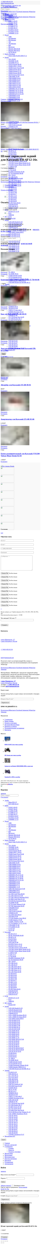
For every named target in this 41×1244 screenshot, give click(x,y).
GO (2, 533)
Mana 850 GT (12, 802)
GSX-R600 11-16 (13, 251)
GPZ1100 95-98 (13, 942)
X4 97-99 (11, 930)
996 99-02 (11, 833)
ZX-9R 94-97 (12, 199)
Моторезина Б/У (10, 350)
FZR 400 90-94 (13, 1079)
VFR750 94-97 (13, 909)
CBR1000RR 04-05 (14, 864)
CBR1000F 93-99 (13, 863)
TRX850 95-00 (13, 308)
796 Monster (12, 830)
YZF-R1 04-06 (13, 1119)
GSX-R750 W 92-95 (14, 1051)
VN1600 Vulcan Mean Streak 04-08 (19, 165)
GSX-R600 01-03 (13, 246)
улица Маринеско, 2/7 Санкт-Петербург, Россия (9, 640)
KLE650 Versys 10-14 (15, 944)
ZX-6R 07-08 (12, 192)
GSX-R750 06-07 (13, 1044)
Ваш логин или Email (8, 1175)
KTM (6, 996)
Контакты (8, 730)
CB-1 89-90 (12, 845)
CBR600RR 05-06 (14, 97)
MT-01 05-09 (12, 1089)
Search (3, 353)
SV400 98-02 (12, 1053)
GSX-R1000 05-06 (14, 1024)
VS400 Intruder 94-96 (15, 275)
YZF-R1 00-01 (13, 1115)
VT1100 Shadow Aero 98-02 (17, 918)
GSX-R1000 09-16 (14, 241)
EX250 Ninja (12, 152)
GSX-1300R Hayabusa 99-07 (17, 230)
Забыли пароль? (6, 1185)
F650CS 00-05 (12, 807)
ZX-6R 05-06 (12, 977)
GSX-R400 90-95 (13, 1030)
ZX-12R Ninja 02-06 (14, 972)
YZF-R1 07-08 (13, 1120)
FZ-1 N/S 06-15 (13, 1075)
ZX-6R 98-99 (12, 197)
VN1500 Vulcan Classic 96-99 (17, 947)
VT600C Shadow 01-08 (15, 921)
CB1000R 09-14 (13, 849)
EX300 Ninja (12, 940)
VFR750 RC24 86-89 (15, 125)
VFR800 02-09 (13, 127)
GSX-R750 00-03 (13, 1041)
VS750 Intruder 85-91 (15, 277)
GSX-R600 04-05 (13, 248)
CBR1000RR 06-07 (14, 866)
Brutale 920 (11, 218)
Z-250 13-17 (12, 954)
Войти (3, 1182)
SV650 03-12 (12, 1055)
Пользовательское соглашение (14, 728)
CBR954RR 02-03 (14, 892)
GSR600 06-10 (13, 227)
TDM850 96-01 (13, 307)
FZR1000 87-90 (13, 1081)
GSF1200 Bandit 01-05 (15, 222)
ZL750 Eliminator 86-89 (15, 173)
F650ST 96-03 (12, 809)
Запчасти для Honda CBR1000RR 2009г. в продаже (19, 766)
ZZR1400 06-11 (13, 206)
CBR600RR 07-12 (14, 885)
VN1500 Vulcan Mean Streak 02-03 (19, 163)
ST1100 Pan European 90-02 (17, 901)
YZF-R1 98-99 (13, 1126)
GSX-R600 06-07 (13, 1036)
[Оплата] (1, 786)
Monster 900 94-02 (14, 837)
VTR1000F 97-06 (13, 925)
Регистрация (23, 1187)
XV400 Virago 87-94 (14, 320)
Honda (7, 844)
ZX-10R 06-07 (12, 965)
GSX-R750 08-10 (13, 1046)
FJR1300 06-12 (13, 1074)
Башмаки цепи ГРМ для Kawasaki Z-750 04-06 (20, 280)
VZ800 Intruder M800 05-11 (17, 1067)
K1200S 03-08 (12, 811)
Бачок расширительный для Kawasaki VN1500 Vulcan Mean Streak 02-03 (20, 455)
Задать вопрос (9, 187)
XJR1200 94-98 (13, 1100)
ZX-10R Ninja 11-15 (14, 184)
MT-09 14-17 (12, 1091)
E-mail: (3, 1196)
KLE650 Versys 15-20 (15, 946)
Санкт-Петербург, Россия (9, 682)
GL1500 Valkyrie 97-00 (15, 895)
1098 (9, 823)
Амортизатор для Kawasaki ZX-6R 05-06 (17, 419)
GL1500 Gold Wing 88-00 (16, 894)
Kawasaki (10, 99)
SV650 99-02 (12, 1056)
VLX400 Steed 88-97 (15, 128)
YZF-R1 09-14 (13, 1122)
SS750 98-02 (12, 838)
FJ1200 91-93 (12, 286)
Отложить (4, 176)
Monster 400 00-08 (14, 835)
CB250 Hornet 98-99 (14, 850)
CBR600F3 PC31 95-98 (15, 876)
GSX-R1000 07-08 (14, 1025)
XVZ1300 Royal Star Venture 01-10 (19, 1112)
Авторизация (9, 1164)
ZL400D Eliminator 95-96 (16, 172)
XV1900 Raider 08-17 (15, 319)
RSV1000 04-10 (13, 804)
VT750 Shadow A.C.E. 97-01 (17, 923)
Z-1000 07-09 (12, 166)
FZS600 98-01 (12, 1088)
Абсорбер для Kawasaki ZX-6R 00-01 (16, 385)
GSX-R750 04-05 (13, 1043)
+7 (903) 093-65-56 (7, 649)
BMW (6, 805)
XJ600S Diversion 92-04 (15, 312)
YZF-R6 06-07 (13, 343)
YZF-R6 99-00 (13, 346)
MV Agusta (8, 217)
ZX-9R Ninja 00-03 (14, 203)
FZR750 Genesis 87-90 (15, 1084)
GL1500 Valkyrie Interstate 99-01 (18, 897)
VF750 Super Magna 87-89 (16, 904)
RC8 (9, 213)
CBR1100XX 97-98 (14, 871)
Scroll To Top (5, 1189)
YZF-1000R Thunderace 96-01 (17, 1114)
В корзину (4, 174)
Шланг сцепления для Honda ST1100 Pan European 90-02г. (20, 122)
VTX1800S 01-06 (13, 927)
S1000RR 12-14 (13, 819)
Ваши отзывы (9, 721)
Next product (5, 128)
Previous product (6, 101)
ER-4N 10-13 (12, 934)
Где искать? (4, 11)
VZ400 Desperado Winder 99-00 (18, 1065)
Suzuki (7, 1006)
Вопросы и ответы (11, 726)
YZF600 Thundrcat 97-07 (16, 1134)
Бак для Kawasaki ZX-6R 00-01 (14, 314)
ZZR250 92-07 (13, 994)
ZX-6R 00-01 (12, 973)
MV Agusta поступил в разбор (13, 755)
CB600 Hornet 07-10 (14, 857)
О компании (9, 719)
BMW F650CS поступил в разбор (14, 744)
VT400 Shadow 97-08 (15, 920)
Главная (3, 99)
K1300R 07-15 (13, 812)
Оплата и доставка (11, 185)
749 (9, 828)
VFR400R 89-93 (13, 908)
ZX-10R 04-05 (12, 177)
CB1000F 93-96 (13, 847)
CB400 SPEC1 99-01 (15, 852)
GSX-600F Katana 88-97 (16, 232)
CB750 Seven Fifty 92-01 (16, 861)
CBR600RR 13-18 (14, 101)
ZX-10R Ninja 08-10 (14, 968)
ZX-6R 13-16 (12, 196)
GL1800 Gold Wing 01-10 (16, 899)
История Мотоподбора (12, 725)
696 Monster (12, 826)
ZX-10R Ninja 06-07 (14, 180)
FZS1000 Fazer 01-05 (15, 1086)
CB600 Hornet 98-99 (14, 859)
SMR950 (11, 215)
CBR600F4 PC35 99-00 (15, 878)
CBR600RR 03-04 (14, 882)
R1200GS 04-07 (13, 816)
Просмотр (4, 272)
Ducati (7, 821)
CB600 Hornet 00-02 (14, 856)
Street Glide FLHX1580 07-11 (17, 842)
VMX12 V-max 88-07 (15, 310)
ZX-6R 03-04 (12, 189)
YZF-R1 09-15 (13, 1124)
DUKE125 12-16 (13, 211)
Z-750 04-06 (12, 170)
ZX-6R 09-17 (12, 194)
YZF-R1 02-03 (13, 1117)
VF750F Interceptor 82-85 (16, 906)
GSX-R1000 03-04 (14, 236)
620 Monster (12, 825)
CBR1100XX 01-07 (14, 870)
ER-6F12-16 (12, 151)
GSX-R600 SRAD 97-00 (16, 1039)
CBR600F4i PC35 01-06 (16, 880)
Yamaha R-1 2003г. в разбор (12, 777)
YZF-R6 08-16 (13, 345)
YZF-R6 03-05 (13, 341)
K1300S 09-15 (12, 814)
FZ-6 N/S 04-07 (13, 1077)
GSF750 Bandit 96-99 (15, 1011)
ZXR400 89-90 (13, 204)
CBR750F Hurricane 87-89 (16, 889)
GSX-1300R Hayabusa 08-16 (17, 1015)
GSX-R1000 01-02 (14, 234)
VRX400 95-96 (13, 916)
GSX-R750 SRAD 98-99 (16, 1050)
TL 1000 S (11, 272)
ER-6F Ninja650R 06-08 (15, 935)
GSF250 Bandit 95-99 (15, 1010)
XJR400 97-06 (12, 315)
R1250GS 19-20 (13, 818)
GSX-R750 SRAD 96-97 (16, 1048)
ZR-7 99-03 (12, 175)
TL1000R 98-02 (13, 274)
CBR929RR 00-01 (14, 890)
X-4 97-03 (11, 928)
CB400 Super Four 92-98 (16, 854)
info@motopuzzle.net (7, 3)
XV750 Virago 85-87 (14, 1108)
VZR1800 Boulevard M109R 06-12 (19, 282)
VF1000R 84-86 (13, 902)
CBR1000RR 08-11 (14, 868)
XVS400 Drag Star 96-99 (16, 1110)
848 (9, 831)
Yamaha (7, 284)
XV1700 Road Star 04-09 (16, 317)
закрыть (3, 793)
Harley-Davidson (10, 840)
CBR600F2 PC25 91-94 (15, 875)
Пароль (4, 1178)
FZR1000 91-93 (13, 1082)
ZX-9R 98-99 (12, 201)
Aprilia (7, 800)
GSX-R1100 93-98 (14, 242)
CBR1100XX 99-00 (14, 873)
